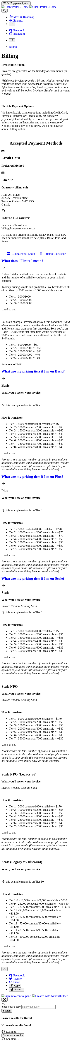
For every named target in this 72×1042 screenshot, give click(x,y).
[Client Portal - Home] (28, 6)
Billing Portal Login (22, 253)
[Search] (4, 10)
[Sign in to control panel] (16, 996)
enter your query (11, 1006)
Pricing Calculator (54, 253)
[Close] (4, 969)
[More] (12, 24)
